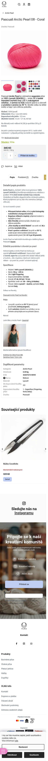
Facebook (16, 643)
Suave (12, 242)
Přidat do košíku (27, 155)
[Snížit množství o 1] (5, 155)
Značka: (7, 27)
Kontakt (4, 691)
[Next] (46, 449)
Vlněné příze (6, 664)
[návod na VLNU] (14, 335)
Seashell (25, 320)
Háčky (4, 673)
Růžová (26, 378)
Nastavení (23, 747)
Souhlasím (34, 755)
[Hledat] (19, 4)
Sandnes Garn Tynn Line (12, 357)
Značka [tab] (35, 177)
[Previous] (2, 449)
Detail (7, 479)
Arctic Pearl (27, 369)
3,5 (24, 385)
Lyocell (25, 381)
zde (16, 741)
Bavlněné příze (7, 659)
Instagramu (24, 513)
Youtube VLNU (31, 643)
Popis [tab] (12, 177)
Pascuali (26, 395)
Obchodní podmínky (10, 705)
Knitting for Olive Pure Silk (13, 355)
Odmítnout (12, 755)
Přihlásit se (24, 584)
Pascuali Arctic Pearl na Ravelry (15, 295)
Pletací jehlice (7, 669)
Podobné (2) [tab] (23, 177)
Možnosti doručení (12, 138)
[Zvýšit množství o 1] (15, 155)
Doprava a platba (8, 696)
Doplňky (4, 678)
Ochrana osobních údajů (12, 710)
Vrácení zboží (7, 701)
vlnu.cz (24, 643)
